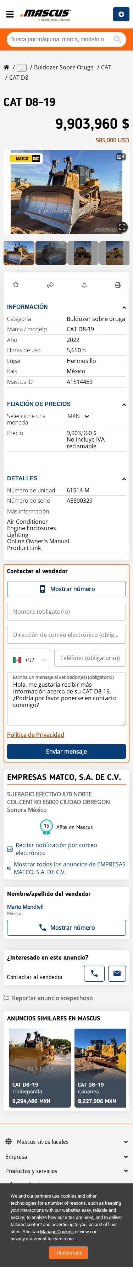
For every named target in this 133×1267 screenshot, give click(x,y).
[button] (66, 192)
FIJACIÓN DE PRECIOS (39, 404)
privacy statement (28, 1238)
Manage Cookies (57, 1231)
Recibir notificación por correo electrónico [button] (56, 849)
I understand (68, 1253)
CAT (106, 67)
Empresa (16, 1157)
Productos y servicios (31, 1171)
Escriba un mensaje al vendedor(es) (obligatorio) (63, 677)
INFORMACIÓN (27, 307)
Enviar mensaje (66, 751)
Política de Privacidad (35, 735)
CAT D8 (18, 77)
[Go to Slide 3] (83, 253)
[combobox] (67, 416)
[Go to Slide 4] (115, 253)
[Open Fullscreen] (122, 227)
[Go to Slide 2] (51, 253)
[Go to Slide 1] (19, 253)
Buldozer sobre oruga (64, 67)
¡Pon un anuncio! (121, 14)
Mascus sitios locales (42, 1142)
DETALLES (22, 478)
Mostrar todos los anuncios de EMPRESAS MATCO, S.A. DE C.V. (70, 868)
